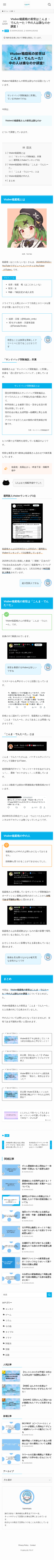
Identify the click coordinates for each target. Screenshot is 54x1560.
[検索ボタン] (49, 4)
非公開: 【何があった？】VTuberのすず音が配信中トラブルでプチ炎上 (35, 1058)
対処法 (8, 1343)
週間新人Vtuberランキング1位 (27, 160)
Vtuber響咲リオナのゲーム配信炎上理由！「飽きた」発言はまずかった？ (35, 1076)
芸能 (7, 1349)
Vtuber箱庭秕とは (17, 153)
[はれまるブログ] (27, 4)
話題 (6, 31)
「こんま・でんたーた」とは (26, 172)
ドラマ (8, 1338)
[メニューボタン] (4, 4)
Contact (33, 1545)
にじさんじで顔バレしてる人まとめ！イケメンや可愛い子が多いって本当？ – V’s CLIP (35, 1115)
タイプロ (9, 1332)
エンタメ (9, 1309)
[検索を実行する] (49, 1294)
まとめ (12, 180)
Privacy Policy (23, 1545)
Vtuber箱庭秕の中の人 (19, 176)
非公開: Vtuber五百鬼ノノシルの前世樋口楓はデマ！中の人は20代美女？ (35, 1094)
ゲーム (8, 1315)
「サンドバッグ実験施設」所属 (27, 156)
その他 (8, 1326)
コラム (8, 1320)
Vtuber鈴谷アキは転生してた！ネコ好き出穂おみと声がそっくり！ (35, 1039)
